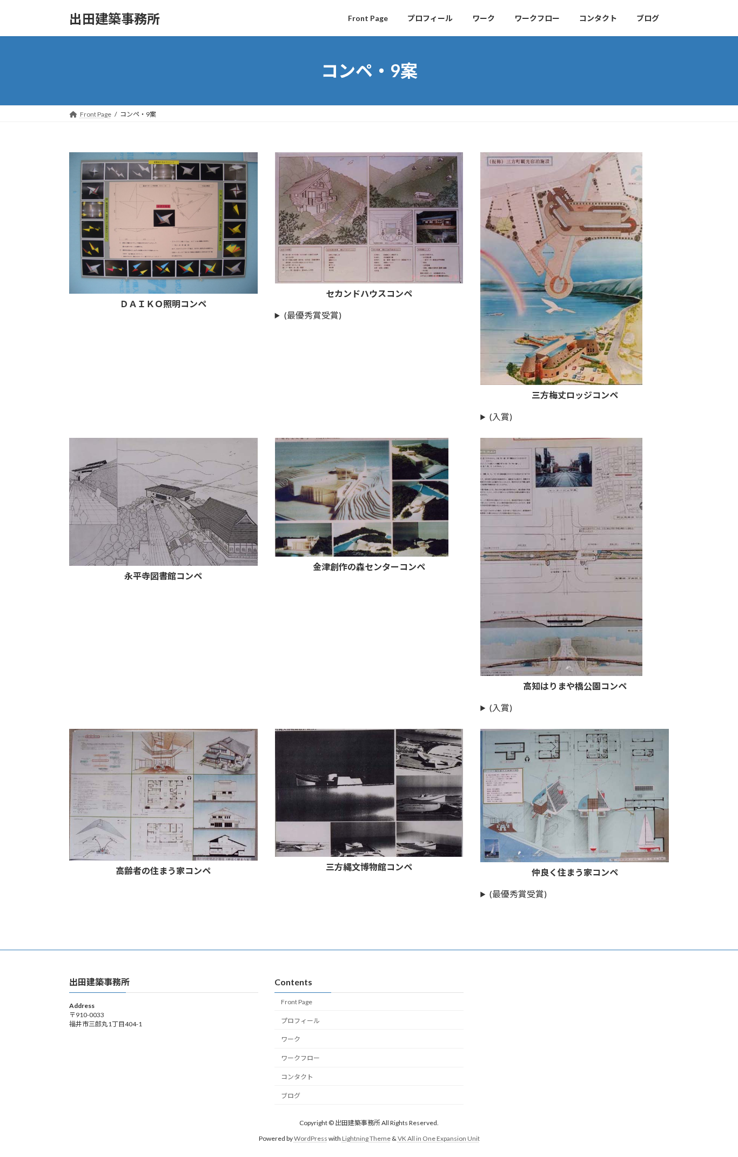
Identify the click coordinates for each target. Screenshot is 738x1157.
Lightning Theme (366, 1138)
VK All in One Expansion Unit (439, 1138)
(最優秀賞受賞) (312, 315)
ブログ (290, 1096)
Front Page (296, 1002)
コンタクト (297, 1077)
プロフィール (300, 1021)
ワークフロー (300, 1058)
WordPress (310, 1138)
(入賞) (500, 416)
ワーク (290, 1039)
